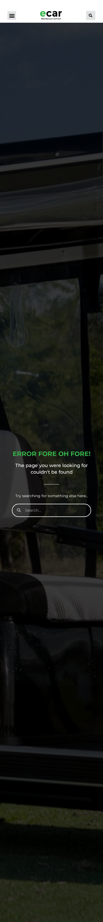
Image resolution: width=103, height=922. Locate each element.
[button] (11, 15)
